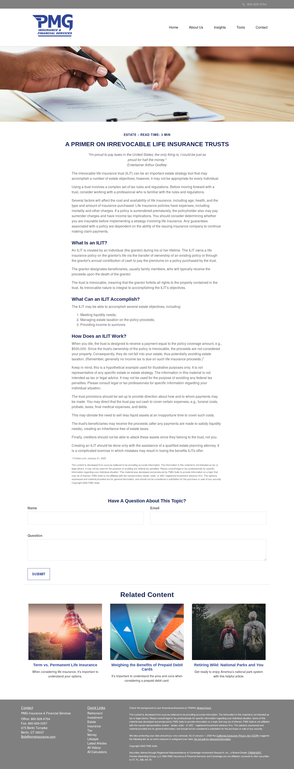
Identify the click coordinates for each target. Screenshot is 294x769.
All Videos (94, 747)
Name (32, 508)
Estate (91, 722)
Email (154, 508)
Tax (89, 730)
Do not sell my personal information (212, 739)
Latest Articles (97, 743)
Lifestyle (93, 739)
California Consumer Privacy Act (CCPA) (238, 735)
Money (92, 734)
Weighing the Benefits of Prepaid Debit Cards (147, 667)
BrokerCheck (204, 707)
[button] (196, 27)
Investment (94, 717)
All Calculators (97, 752)
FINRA (251, 752)
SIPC (258, 752)
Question (35, 535)
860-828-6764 (256, 4)
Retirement (94, 713)
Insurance (94, 726)
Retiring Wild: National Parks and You (228, 665)
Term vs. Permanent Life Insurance (65, 665)
